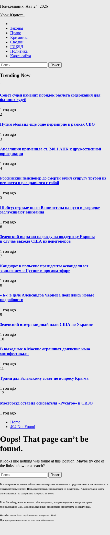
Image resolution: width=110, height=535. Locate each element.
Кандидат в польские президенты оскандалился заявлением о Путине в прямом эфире (44, 268)
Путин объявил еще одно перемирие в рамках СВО (47, 124)
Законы (16, 28)
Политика (19, 51)
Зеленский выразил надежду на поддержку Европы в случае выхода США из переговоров (47, 238)
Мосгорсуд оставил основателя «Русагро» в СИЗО (46, 403)
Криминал (19, 37)
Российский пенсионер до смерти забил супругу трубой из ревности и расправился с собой (53, 180)
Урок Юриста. (12, 15)
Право (15, 33)
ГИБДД (16, 46)
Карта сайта (20, 56)
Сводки (17, 42)
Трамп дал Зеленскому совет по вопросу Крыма (44, 378)
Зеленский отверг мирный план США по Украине (46, 324)
